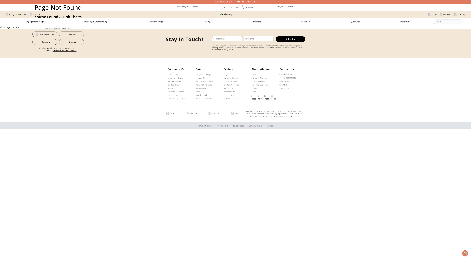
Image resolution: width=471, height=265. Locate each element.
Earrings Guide (202, 78)
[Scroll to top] (465, 253)
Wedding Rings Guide (204, 81)
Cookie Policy (223, 126)
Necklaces (256, 21)
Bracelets (305, 21)
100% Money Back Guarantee (188, 7)
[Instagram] (266, 97)
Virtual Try (255, 88)
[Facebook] (253, 97)
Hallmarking (228, 88)
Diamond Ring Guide (204, 85)
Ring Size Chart (229, 95)
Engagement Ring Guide (205, 74)
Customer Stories (230, 78)
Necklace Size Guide (204, 98)
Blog (225, 74)
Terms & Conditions (205, 126)
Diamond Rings (156, 21)
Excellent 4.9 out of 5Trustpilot (238, 8)
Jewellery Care (229, 92)
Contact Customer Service (65, 50)
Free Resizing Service (176, 98)
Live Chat (283, 85)
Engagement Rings (35, 21)
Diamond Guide (202, 88)
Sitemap (270, 126)
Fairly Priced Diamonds (285, 7)
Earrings (207, 21)
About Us (255, 74)
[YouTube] (273, 97)
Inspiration (405, 21)
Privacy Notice (228, 50)
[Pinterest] (260, 97)
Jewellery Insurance (175, 85)
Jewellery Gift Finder (231, 85)
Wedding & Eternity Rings (96, 21)
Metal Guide (201, 92)
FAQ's (253, 92)
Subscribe (290, 39)
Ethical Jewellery (258, 81)
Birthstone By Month (232, 81)
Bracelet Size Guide (231, 98)
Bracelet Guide (202, 95)
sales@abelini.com (286, 81)
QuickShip (355, 21)
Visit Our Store (285, 88)
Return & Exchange (175, 78)
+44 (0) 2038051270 (287, 78)
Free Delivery (173, 74)
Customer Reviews (259, 78)
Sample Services (174, 95)
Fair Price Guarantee (259, 85)
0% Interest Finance (176, 92)
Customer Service (286, 74)
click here (46, 48)
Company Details (255, 126)
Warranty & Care (174, 81)
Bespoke (171, 88)
